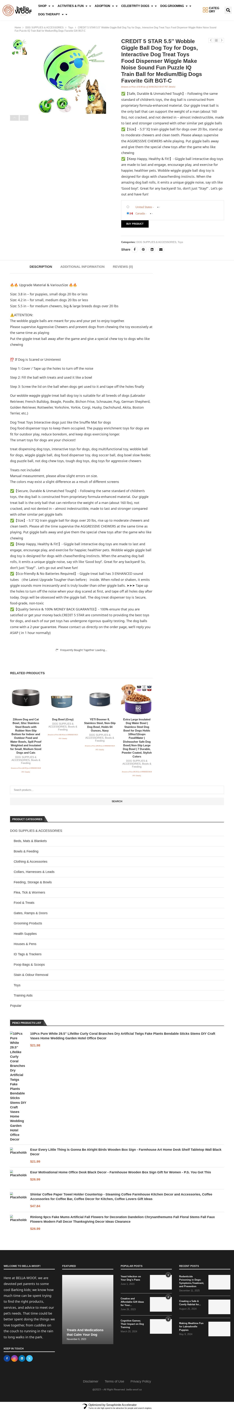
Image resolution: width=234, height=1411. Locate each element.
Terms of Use (114, 1381)
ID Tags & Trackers (27, 954)
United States (143, 207)
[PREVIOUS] (14, 118)
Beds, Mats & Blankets (30, 841)
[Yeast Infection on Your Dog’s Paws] (161, 1282)
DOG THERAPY (49, 14)
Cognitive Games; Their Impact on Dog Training (132, 1324)
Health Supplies (25, 934)
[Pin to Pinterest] (143, 249)
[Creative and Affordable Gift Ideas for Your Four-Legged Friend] (161, 1304)
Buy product (135, 223)
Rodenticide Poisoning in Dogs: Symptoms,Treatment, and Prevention (191, 1281)
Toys (70, 27)
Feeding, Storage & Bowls (33, 882)
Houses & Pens (25, 944)
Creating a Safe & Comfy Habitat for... (190, 1303)
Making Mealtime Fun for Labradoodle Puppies (191, 1326)
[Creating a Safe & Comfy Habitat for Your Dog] (219, 1307)
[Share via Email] (161, 249)
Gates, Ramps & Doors (31, 913)
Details (172, 86)
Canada (140, 213)
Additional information (82, 267)
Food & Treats (24, 903)
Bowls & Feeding (26, 851)
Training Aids (23, 995)
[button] (228, 10)
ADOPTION (102, 5)
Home (18, 27)
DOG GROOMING (172, 5)
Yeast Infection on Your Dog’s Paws (131, 1278)
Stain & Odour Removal (31, 975)
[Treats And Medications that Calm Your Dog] (87, 1309)
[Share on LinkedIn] (152, 249)
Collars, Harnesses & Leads (34, 872)
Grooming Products (28, 923)
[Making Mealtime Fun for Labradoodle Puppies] (219, 1329)
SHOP (42, 5)
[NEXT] (24, 118)
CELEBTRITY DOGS (135, 5)
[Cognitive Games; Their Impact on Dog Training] (161, 1326)
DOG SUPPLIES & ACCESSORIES (44, 27)
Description (41, 267)
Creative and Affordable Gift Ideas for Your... (132, 1302)
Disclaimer (90, 1381)
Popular (15, 1006)
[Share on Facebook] (134, 249)
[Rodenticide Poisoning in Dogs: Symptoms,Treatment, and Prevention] (219, 1282)
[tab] (41, 267)
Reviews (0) (123, 267)
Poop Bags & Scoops (29, 964)
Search (117, 801)
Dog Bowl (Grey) (62, 719)
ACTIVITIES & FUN (71, 5)
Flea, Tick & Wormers (29, 892)
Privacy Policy (141, 1381)
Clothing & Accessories (30, 861)
